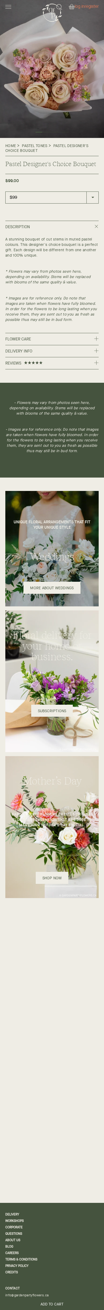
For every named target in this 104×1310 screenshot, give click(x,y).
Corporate (14, 1227)
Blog (9, 1246)
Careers (12, 1253)
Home (10, 145)
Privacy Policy (17, 1266)
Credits (11, 1272)
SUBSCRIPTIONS (52, 710)
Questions (13, 1234)
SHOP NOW (52, 878)
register (92, 6)
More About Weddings (52, 587)
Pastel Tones (34, 145)
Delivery (12, 1214)
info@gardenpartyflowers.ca (27, 1295)
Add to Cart (52, 1304)
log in (80, 6)
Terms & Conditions (21, 1259)
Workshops (14, 1221)
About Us (12, 1240)
